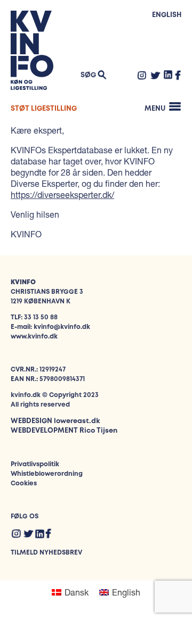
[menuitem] (70, 592)
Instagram (142, 75)
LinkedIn (168, 74)
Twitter (155, 75)
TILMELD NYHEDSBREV (46, 553)
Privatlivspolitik (35, 464)
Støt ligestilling (44, 109)
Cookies (24, 483)
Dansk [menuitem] (77, 592)
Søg (88, 75)
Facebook (178, 75)
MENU (155, 109)
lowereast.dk (77, 421)
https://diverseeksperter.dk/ (62, 194)
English (166, 15)
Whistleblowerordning (47, 474)
